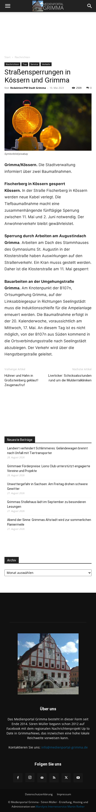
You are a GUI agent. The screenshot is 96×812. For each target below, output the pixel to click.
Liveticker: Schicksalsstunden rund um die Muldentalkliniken (70, 378)
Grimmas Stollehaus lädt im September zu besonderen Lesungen (46, 504)
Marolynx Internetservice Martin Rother (60, 806)
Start (7, 57)
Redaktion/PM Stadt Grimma (28, 87)
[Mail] (42, 777)
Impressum (64, 794)
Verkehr (46, 64)
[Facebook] (17, 777)
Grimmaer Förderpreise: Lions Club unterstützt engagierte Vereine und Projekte (48, 468)
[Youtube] (78, 777)
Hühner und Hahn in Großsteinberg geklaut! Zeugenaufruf (21, 380)
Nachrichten (22, 57)
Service (34, 64)
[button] (7, 6)
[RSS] (54, 777)
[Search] (89, 6)
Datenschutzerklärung (39, 794)
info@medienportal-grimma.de (64, 747)
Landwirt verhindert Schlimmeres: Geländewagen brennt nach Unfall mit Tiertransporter (47, 450)
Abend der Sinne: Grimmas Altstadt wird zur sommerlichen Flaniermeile (49, 522)
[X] (66, 777)
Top (25, 64)
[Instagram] (29, 777)
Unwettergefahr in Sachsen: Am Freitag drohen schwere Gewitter (47, 486)
